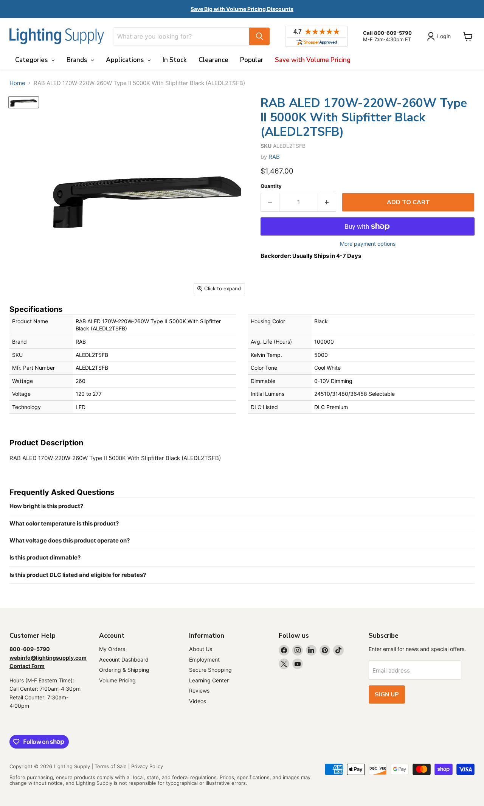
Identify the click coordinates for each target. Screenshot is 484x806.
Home (17, 83)
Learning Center (209, 680)
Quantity (271, 186)
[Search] (259, 36)
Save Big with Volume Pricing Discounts (242, 9)
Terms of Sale (111, 766)
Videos (197, 701)
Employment (204, 659)
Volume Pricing (117, 680)
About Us (200, 649)
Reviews (199, 690)
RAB (274, 156)
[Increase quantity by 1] (327, 202)
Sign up (387, 694)
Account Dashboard (124, 659)
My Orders (112, 649)
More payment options (368, 244)
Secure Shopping (210, 669)
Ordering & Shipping (124, 669)
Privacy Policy (147, 766)
